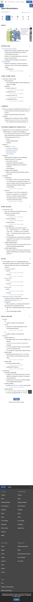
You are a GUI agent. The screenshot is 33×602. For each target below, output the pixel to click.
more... (3, 535)
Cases (2, 553)
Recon (2, 513)
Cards (2, 546)
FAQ (2, 583)
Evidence (3, 561)
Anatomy (3, 531)
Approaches (21, 528)
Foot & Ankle (4, 520)
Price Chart (20, 561)
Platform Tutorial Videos (7, 587)
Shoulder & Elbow (5, 502)
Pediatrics (3, 509)
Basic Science (4, 528)
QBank (2, 550)
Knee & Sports (5, 506)
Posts (2, 565)
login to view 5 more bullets (16, 97)
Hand (2, 517)
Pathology (3, 524)
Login (29, 1)
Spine (2, 498)
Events (3, 572)
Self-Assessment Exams (24, 553)
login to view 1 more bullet (16, 188)
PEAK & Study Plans (23, 546)
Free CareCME (21, 557)
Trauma (3, 495)
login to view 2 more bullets (16, 90)
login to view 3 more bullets (16, 224)
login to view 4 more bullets (16, 71)
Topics (3, 557)
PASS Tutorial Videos (6, 590)
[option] (18, 35)
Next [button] (31, 34)
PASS (19, 550)
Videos (3, 568)
